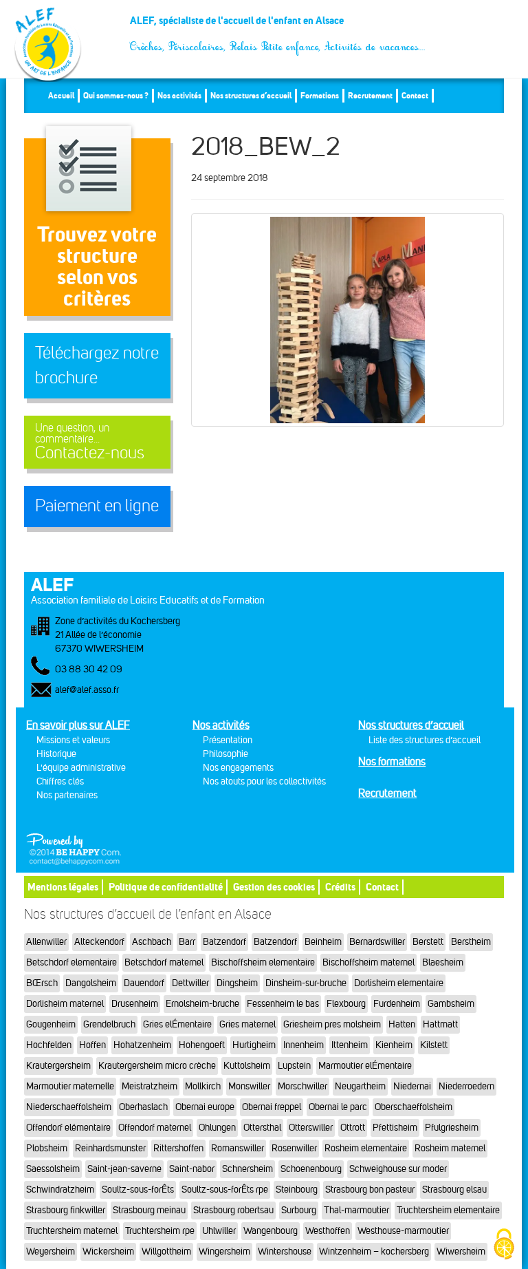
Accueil (61, 95)
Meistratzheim (149, 1086)
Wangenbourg (270, 1231)
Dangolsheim (90, 983)
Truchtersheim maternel (72, 1231)
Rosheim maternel (450, 1148)
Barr (187, 942)
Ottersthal (262, 1127)
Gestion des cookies (274, 886)
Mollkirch (203, 1086)
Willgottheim (166, 1251)
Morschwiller (302, 1086)
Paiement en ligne (97, 505)
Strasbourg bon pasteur (370, 1189)
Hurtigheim (254, 1045)
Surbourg (298, 1210)
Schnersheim (247, 1169)
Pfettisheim (395, 1127)
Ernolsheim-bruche (202, 1004)
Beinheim (323, 942)
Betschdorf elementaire (71, 962)
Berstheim (471, 942)
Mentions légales (63, 886)
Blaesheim (442, 962)
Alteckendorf (99, 942)
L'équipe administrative (81, 768)
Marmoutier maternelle (70, 1086)
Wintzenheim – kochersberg (374, 1251)
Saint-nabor (191, 1169)
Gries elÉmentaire (177, 1024)
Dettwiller (190, 983)
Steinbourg (297, 1189)
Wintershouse (284, 1251)
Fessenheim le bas (283, 1004)
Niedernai (412, 1086)
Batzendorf (224, 942)
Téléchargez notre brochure (97, 365)
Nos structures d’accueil (251, 95)
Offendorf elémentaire (68, 1127)
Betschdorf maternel (164, 962)
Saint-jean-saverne (124, 1169)
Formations (319, 95)
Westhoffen (327, 1231)
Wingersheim (224, 1251)
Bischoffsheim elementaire (263, 962)
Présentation (227, 740)
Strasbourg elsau (454, 1189)
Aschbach (151, 942)
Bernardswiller (377, 942)
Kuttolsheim (246, 1065)
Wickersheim (108, 1251)
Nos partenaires (67, 795)
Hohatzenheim (142, 1045)
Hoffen (92, 1045)
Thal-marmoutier (356, 1210)
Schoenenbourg (311, 1169)
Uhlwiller (219, 1231)
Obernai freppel (271, 1107)
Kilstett (434, 1045)
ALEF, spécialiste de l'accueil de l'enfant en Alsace (278, 26)
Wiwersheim (461, 1251)
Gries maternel (247, 1024)
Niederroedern (466, 1086)
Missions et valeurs (73, 740)
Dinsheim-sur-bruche (305, 983)
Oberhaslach (143, 1107)
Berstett (427, 942)
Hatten (401, 1024)
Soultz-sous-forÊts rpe (225, 1189)
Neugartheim (360, 1086)
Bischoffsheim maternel (368, 962)
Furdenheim (396, 1004)
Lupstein (294, 1065)
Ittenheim (349, 1045)
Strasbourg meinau (149, 1210)
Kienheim (393, 1045)
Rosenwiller (294, 1148)
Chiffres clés (60, 781)
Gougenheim (51, 1024)
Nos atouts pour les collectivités (264, 781)
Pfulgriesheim (451, 1127)
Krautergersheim (58, 1065)
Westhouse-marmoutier (403, 1231)
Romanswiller (237, 1148)
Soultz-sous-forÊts (138, 1189)
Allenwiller (46, 942)
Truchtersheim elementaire (448, 1210)
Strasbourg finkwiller (65, 1210)
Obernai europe (204, 1107)
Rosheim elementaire (365, 1148)
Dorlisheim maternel (65, 1004)
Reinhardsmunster (110, 1148)
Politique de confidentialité (166, 886)
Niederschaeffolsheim (68, 1107)
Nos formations (392, 761)
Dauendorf (144, 983)
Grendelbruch (109, 1024)
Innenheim (303, 1045)
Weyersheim (50, 1251)
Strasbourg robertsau (233, 1210)
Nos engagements (238, 768)
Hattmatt (440, 1024)
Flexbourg (346, 1004)
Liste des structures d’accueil (424, 740)
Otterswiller (311, 1127)
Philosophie (225, 754)
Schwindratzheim (60, 1189)
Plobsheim (46, 1148)
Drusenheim (134, 1004)
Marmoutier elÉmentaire (365, 1065)
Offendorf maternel (154, 1127)
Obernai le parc (338, 1107)
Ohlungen (217, 1127)
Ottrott (352, 1127)
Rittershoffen (178, 1148)
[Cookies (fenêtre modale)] (504, 1245)
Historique (56, 754)
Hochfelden (49, 1045)
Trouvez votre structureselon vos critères (97, 266)
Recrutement (370, 95)
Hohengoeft (202, 1045)
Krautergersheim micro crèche (157, 1065)
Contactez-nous (89, 442)
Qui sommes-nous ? (115, 95)
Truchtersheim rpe (160, 1231)
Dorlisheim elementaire (398, 983)
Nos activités (179, 95)
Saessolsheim (53, 1169)
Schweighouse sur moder (398, 1169)
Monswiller (249, 1086)
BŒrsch (42, 983)
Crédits (340, 886)
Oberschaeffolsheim (413, 1107)
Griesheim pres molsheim (332, 1024)
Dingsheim (237, 983)
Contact (415, 95)
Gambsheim (451, 1004)
